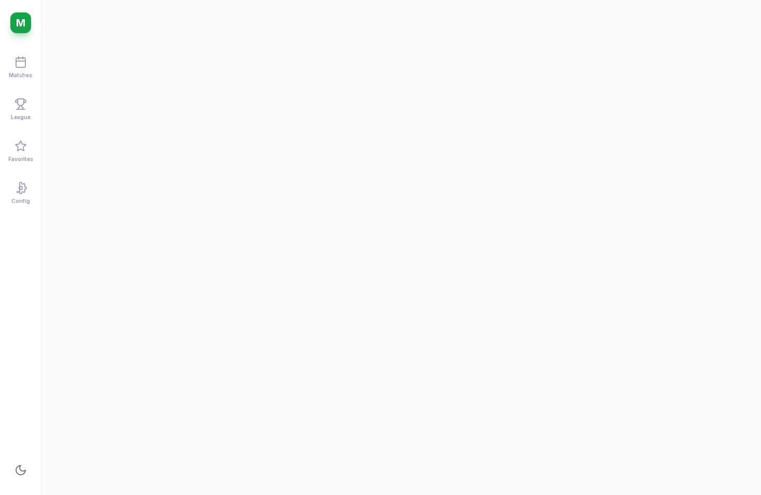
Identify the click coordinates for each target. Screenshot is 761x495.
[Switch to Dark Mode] (20, 470)
